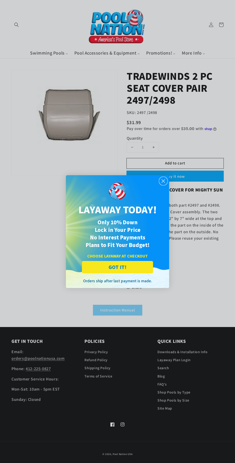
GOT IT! (117, 267)
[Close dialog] (163, 181)
